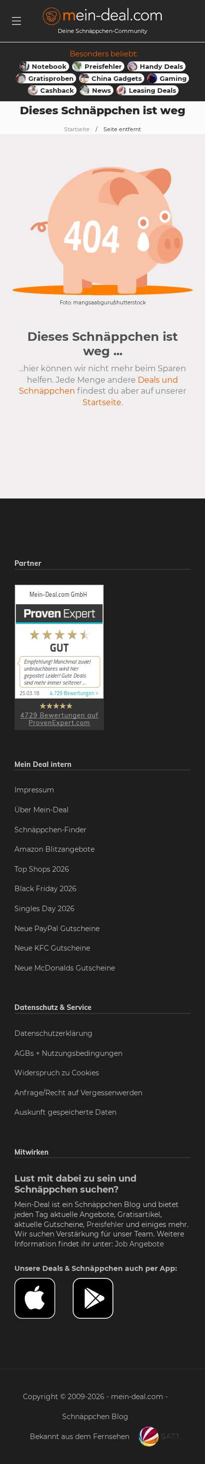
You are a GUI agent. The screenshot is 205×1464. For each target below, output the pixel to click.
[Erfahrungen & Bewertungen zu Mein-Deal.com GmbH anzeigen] (59, 656)
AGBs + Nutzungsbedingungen (68, 1053)
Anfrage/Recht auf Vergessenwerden (78, 1092)
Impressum (34, 789)
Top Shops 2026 (41, 869)
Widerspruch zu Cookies (56, 1072)
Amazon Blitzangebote (54, 849)
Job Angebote (139, 1243)
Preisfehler (105, 1224)
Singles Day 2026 (44, 908)
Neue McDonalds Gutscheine (64, 968)
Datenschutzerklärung (53, 1033)
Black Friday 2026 (45, 888)
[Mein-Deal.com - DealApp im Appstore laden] (43, 1298)
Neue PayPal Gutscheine (57, 928)
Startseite (77, 129)
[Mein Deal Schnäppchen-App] (102, 1298)
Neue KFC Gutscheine (52, 948)
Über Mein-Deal (41, 809)
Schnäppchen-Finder (50, 829)
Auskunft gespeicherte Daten (65, 1112)
